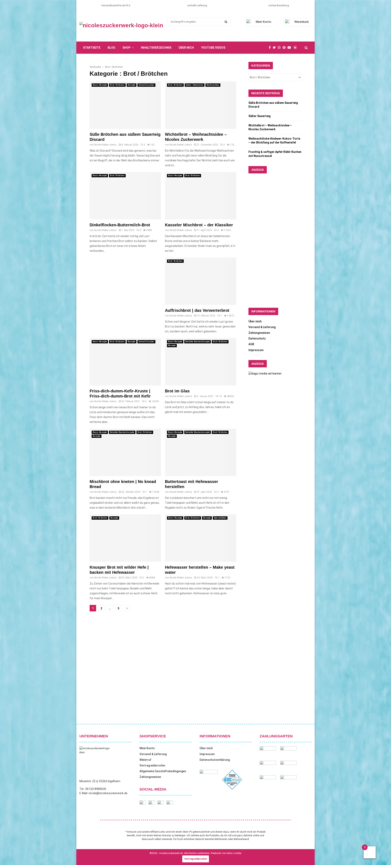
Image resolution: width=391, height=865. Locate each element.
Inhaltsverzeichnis (156, 47)
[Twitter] (275, 47)
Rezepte (131, 85)
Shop (126, 47)
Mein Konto (263, 22)
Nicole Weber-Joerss (105, 144)
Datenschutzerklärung (215, 759)
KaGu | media (234, 853)
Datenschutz (257, 338)
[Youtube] (290, 47)
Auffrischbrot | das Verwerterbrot (197, 310)
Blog (111, 47)
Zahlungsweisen (259, 332)
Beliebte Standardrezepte (197, 342)
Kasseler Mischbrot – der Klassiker (199, 225)
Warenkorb (301, 22)
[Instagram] (280, 47)
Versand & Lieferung (262, 327)
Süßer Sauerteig (259, 116)
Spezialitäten (220, 518)
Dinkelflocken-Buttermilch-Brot (120, 225)
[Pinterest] (285, 47)
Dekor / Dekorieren (194, 85)
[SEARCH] (226, 22)
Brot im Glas (177, 391)
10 (220, 396)
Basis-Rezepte (100, 85)
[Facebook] (271, 47)
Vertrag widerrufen (152, 765)
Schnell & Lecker (146, 85)
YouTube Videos (213, 47)
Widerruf (145, 759)
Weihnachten (212, 85)
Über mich (186, 47)
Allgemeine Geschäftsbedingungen (162, 771)
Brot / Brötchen (117, 85)
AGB (251, 344)
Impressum (256, 350)
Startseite (91, 47)
